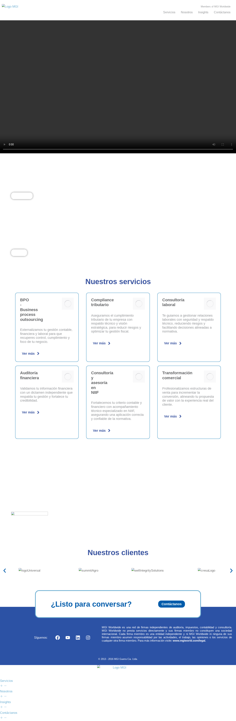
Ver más (28, 353)
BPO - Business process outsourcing (31, 310)
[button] (4, 570)
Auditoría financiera (29, 375)
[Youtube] (67, 637)
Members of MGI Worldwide (215, 6)
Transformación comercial (177, 375)
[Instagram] (88, 637)
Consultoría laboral (173, 302)
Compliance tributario (102, 302)
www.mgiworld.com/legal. (189, 640)
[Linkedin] (77, 637)
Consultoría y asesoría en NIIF (102, 383)
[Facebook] (57, 637)
